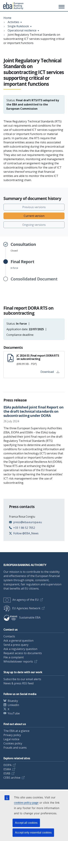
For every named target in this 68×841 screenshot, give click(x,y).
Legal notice (11, 739)
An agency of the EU (25, 600)
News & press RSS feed (18, 683)
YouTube (14, 713)
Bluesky (13, 701)
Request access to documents (22, 653)
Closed (23, 247)
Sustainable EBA (29, 617)
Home (7, 18)
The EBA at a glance (16, 731)
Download (47, 372)
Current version (34, 216)
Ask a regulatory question (20, 649)
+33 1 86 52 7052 (24, 528)
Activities (13, 22)
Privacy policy (12, 735)
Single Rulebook (18, 26)
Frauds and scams (15, 747)
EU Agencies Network (26, 608)
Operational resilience (22, 30)
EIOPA (7, 765)
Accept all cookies (26, 822)
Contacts (9, 636)
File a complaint (13, 657)
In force (22, 264)
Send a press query (15, 645)
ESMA (7, 769)
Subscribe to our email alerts (22, 679)
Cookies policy (12, 743)
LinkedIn (13, 705)
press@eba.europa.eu (27, 522)
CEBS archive (11, 778)
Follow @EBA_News (26, 533)
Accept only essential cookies (33, 832)
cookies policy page (26, 802)
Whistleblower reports (18, 661)
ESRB (6, 773)
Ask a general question (18, 640)
